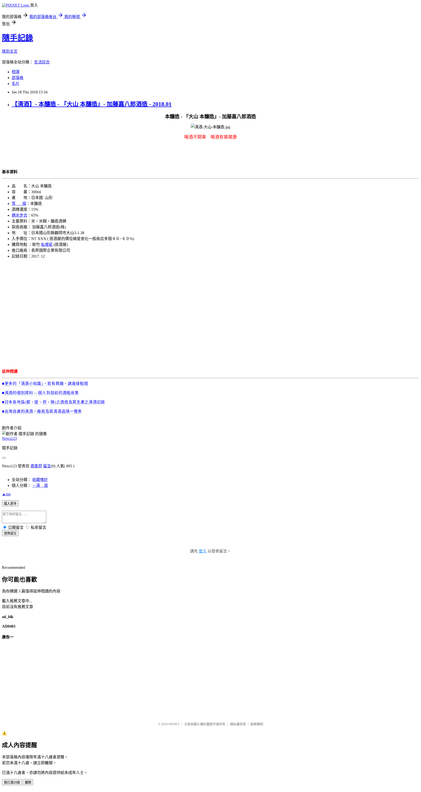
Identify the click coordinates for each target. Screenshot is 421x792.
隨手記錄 (17, 37)
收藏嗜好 (40, 480)
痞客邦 (36, 466)
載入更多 (10, 503)
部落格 (17, 78)
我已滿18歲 (12, 782)
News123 (9, 438)
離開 (28, 782)
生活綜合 (42, 62)
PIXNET (174, 724)
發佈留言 (10, 533)
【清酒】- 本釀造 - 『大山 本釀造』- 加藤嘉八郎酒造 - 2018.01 (92, 104)
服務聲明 (256, 724)
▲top (6, 494)
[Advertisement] (148, 313)
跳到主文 (10, 51)
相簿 (15, 72)
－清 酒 (40, 485)
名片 (15, 83)
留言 (47, 466)
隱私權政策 (238, 724)
